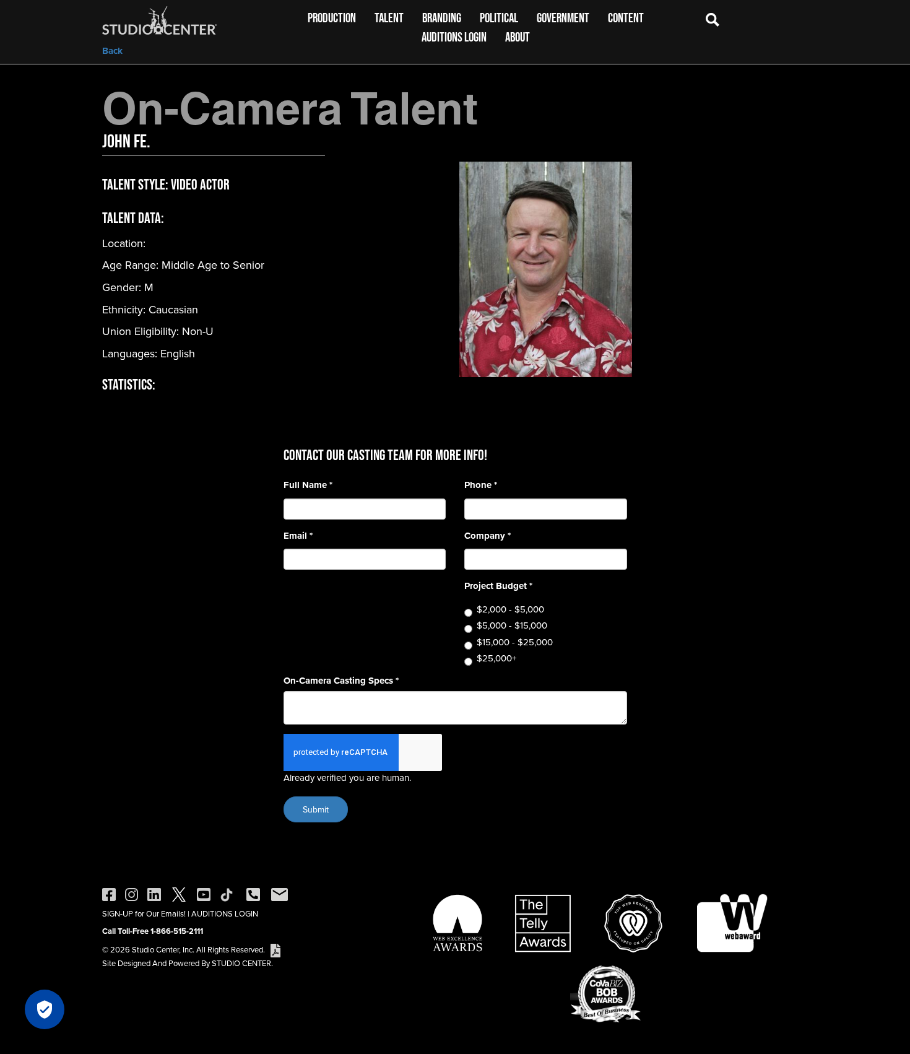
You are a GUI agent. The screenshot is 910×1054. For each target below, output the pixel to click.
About (517, 37)
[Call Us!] (253, 893)
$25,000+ (496, 657)
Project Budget (498, 586)
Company (487, 535)
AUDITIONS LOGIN (224, 913)
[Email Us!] (279, 893)
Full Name (308, 485)
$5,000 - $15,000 (512, 625)
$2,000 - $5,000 (510, 609)
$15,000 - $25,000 (515, 641)
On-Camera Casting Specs (341, 680)
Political (499, 18)
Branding (441, 18)
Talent (389, 18)
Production (332, 18)
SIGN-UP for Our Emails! (144, 913)
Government (563, 18)
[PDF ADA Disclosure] (275, 949)
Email (298, 535)
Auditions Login (454, 37)
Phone (480, 485)
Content (626, 18)
